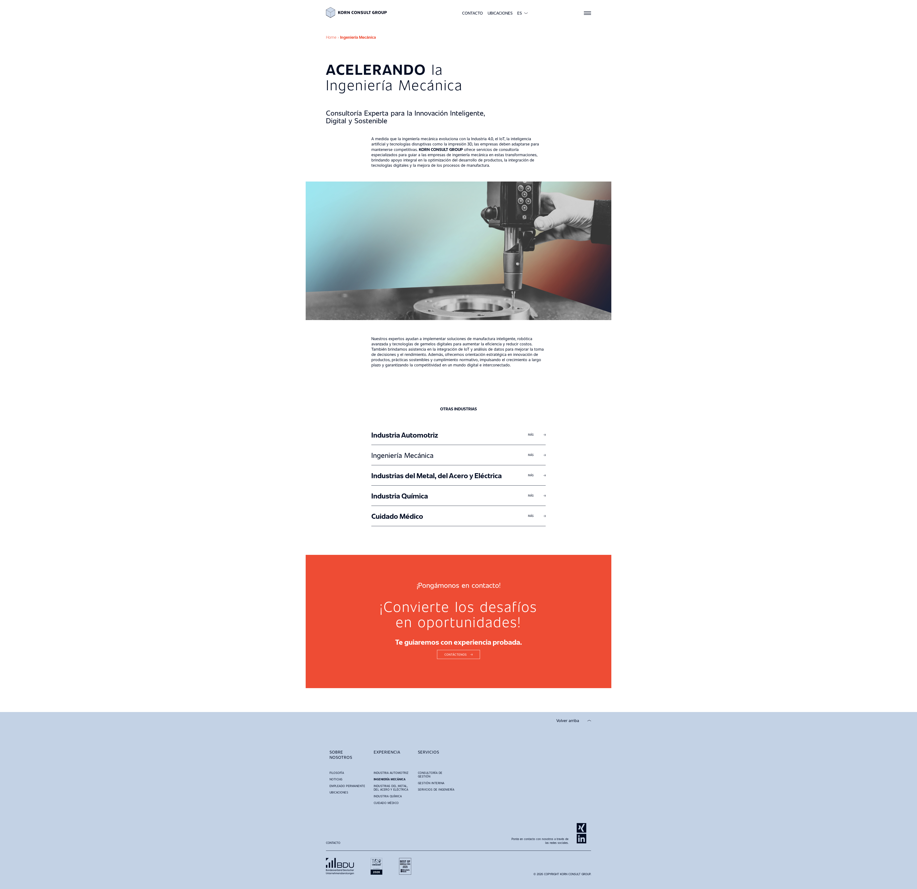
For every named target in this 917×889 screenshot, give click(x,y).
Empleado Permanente (347, 786)
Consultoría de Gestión (430, 774)
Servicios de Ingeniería (436, 789)
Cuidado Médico (482, 411)
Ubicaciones (500, 13)
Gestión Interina (431, 783)
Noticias (336, 779)
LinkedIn (581, 838)
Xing (581, 828)
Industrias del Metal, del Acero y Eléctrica (520, 394)
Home (331, 37)
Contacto (472, 13)
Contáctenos (455, 654)
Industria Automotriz (491, 378)
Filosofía (337, 773)
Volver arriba (567, 720)
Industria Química (485, 403)
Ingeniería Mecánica (487, 386)
